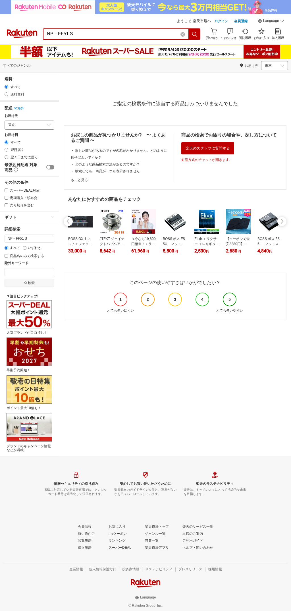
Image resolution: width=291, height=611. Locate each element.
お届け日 (11, 135)
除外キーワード (16, 263)
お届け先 (11, 116)
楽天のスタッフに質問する (208, 148)
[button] (271, 22)
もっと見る (79, 180)
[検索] (194, 34)
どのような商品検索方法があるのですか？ (107, 164)
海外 (20, 108)
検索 (31, 283)
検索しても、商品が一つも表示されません (107, 171)
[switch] (50, 167)
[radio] (6, 87)
